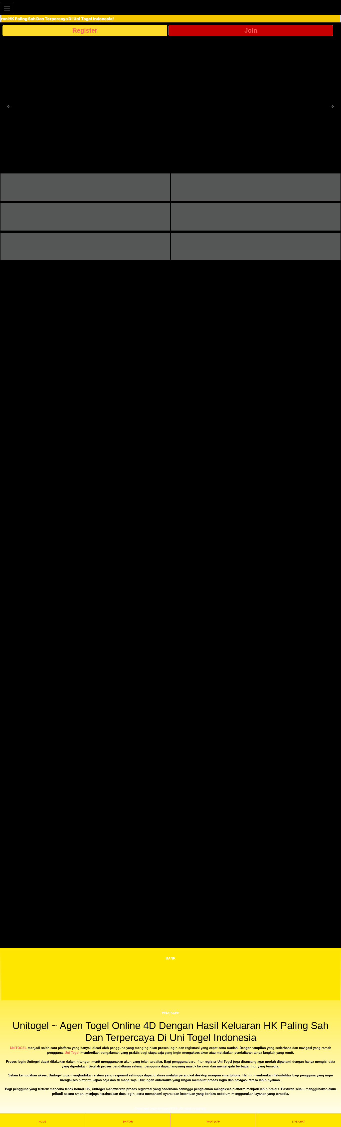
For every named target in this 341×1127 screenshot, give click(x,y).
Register (84, 30)
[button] (8, 106)
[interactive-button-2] (256, 187)
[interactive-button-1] (85, 187)
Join (250, 30)
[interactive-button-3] (85, 217)
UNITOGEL (18, 1048)
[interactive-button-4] (256, 217)
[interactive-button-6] (256, 246)
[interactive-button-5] (85, 246)
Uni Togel (72, 1052)
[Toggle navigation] (7, 8)
